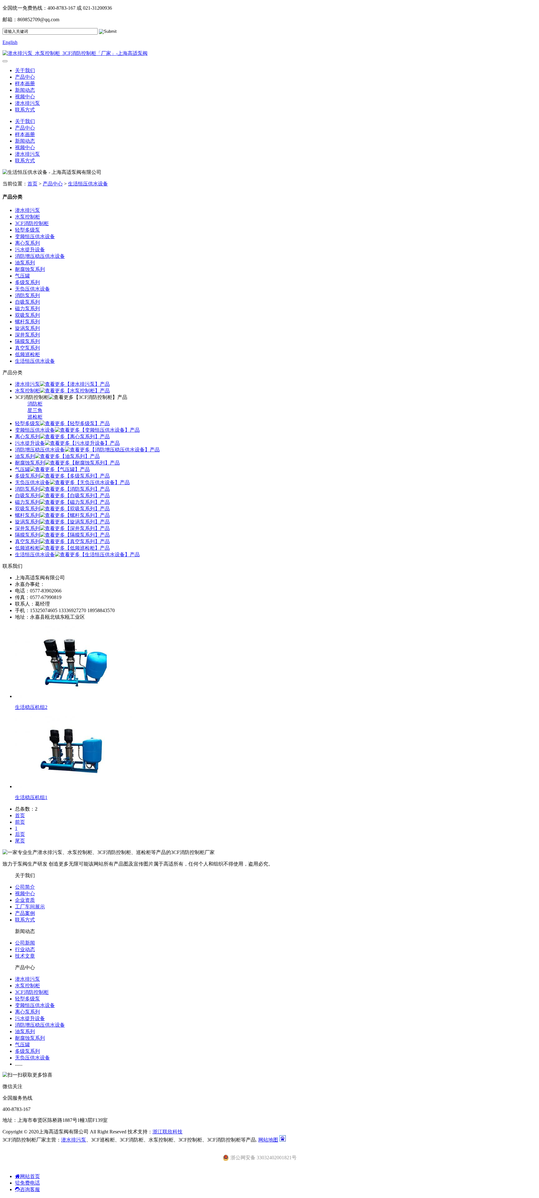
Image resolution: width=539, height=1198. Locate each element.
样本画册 (25, 83)
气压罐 (22, 275)
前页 (20, 822)
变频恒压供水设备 (35, 236)
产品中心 (25, 77)
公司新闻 (25, 942)
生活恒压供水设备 (88, 183)
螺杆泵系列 (27, 321)
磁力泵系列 (27, 308)
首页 (32, 183)
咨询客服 (30, 1189)
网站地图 (268, 1139)
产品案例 (25, 913)
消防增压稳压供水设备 (40, 256)
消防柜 (34, 403)
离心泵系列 (27, 243)
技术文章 (25, 956)
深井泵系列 (27, 334)
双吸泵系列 (27, 315)
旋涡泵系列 (27, 328)
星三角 (34, 410)
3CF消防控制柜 (32, 223)
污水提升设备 (30, 249)
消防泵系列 (27, 295)
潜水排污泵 (27, 103)
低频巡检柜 (27, 354)
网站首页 (30, 1176)
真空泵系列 (27, 348)
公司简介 (25, 887)
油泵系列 (25, 262)
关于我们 (25, 70)
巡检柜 (34, 417)
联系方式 (25, 109)
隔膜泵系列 (27, 341)
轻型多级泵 (27, 230)
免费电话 (30, 1183)
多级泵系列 (27, 282)
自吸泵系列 (27, 302)
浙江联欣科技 (167, 1131)
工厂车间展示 (30, 906)
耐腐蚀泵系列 (30, 269)
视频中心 (25, 96)
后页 (20, 834)
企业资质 (25, 900)
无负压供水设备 (32, 289)
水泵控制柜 (27, 216)
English (9, 42)
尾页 (20, 840)
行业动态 (25, 949)
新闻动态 (25, 90)
